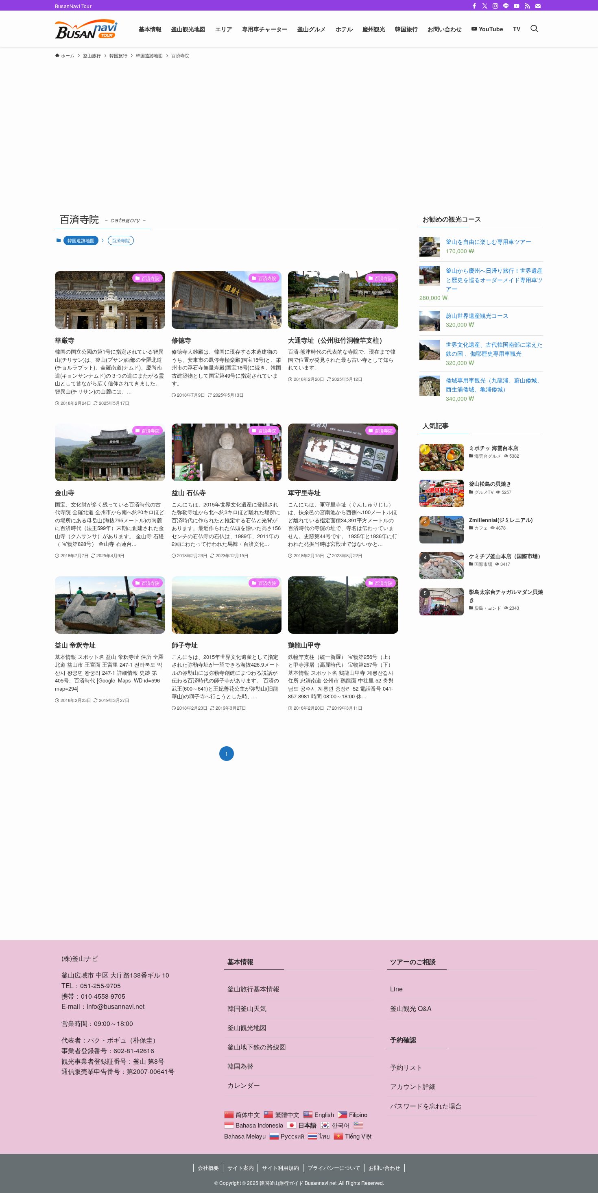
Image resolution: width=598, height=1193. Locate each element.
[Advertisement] (299, 123)
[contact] (538, 6)
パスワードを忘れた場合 (426, 1105)
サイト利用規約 (280, 1167)
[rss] (527, 6)
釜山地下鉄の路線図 (256, 1047)
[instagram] (495, 6)
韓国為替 (240, 1066)
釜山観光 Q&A (411, 1008)
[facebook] (474, 6)
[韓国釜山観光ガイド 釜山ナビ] (86, 29)
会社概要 (208, 1167)
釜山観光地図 (246, 1027)
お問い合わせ (384, 1167)
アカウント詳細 (413, 1086)
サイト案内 (240, 1167)
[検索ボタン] (534, 29)
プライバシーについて (334, 1167)
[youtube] (516, 6)
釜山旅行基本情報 (253, 988)
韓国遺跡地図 (81, 240)
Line (396, 988)
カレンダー (243, 1085)
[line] (506, 6)
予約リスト (406, 1067)
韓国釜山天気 (246, 1008)
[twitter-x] (485, 6)
